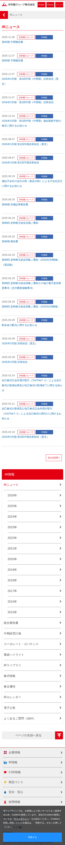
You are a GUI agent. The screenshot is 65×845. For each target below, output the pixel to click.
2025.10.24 (8, 116)
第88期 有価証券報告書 (15, 204)
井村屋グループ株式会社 (18, 4)
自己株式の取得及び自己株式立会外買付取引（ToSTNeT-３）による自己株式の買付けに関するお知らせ (31, 413)
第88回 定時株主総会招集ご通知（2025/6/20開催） (31, 306)
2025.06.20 (8, 176)
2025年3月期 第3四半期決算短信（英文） (25, 437)
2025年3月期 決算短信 (14, 362)
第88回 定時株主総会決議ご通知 (20, 223)
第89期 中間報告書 (12, 42)
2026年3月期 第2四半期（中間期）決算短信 (27, 102)
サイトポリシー (21, 819)
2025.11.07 (8, 55)
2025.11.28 (8, 37)
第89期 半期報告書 (12, 60)
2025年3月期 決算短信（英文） (20, 343)
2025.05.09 (8, 320)
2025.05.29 (8, 255)
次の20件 (54, 457)
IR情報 (44, 37)
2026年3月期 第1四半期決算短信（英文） (25, 144)
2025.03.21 (8, 403)
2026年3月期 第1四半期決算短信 (20, 162)
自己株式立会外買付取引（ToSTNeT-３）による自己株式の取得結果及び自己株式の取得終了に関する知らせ (32, 385)
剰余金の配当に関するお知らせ (19, 325)
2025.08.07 (8, 139)
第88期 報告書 (10, 241)
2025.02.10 (8, 432)
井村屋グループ (26, 37)
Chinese (50, 5)
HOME (4, 14)
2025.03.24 (8, 375)
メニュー (59, 5)
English (41, 5)
